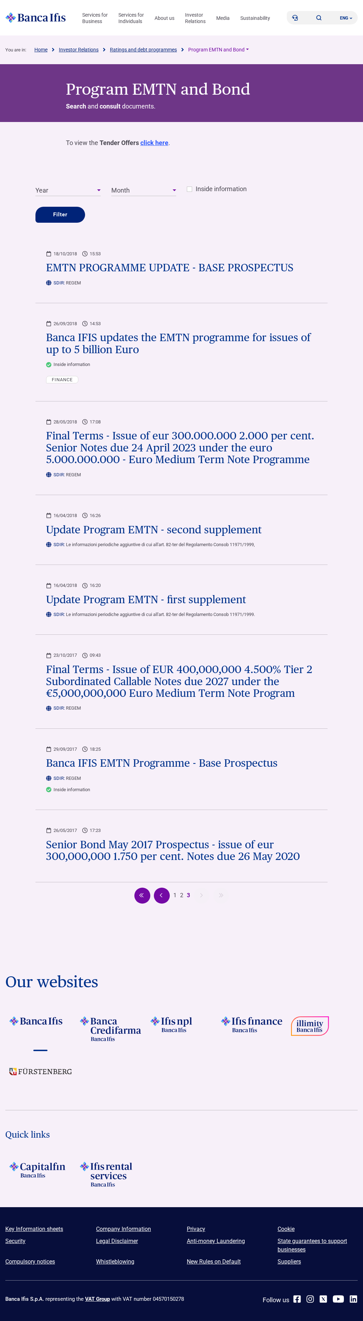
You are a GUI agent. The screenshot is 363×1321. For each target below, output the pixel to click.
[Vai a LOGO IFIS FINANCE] (252, 1029)
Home (41, 49)
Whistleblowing (115, 1261)
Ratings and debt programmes (143, 49)
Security (15, 1241)
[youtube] (338, 1299)
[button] (319, 18)
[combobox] (67, 190)
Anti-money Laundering (216, 1241)
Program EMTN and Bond (216, 49)
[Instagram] (310, 1299)
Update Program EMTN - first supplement (146, 600)
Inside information (221, 189)
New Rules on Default (214, 1261)
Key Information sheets (34, 1229)
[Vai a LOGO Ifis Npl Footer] (181, 1029)
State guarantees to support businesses (312, 1245)
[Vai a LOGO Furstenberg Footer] (40, 1077)
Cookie (286, 1229)
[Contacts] (295, 18)
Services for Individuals (131, 18)
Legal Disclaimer (117, 1241)
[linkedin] (353, 1299)
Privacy (196, 1229)
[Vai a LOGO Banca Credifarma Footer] (111, 1029)
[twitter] (323, 1299)
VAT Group (97, 1299)
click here (154, 142)
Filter (60, 214)
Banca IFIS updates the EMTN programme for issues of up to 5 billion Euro (178, 343)
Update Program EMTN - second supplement (154, 530)
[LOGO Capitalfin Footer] (40, 1174)
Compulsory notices (30, 1261)
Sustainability (255, 18)
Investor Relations (195, 18)
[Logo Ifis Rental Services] (111, 1174)
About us (164, 18)
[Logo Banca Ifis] (35, 18)
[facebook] (297, 1299)
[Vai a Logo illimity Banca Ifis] (322, 1029)
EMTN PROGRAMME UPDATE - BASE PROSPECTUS (170, 268)
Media (223, 18)
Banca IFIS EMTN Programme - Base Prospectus (162, 763)
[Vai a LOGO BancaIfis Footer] (40, 1029)
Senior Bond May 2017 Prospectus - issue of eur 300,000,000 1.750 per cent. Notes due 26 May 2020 (173, 850)
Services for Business (95, 18)
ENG (344, 18)
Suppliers (289, 1261)
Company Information (123, 1229)
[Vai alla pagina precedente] (142, 896)
